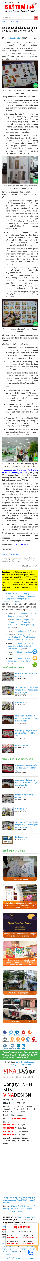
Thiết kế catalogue (20, 837)
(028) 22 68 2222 (19, 1118)
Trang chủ (5, 21)
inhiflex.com (6, 1254)
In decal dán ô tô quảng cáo (20, 1021)
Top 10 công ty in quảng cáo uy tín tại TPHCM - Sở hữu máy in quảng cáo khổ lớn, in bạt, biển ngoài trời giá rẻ (20, 905)
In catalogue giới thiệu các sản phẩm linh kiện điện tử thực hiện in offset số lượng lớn (22, 637)
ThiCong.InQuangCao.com (20, 1065)
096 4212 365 (8, 1135)
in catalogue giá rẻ (22, 599)
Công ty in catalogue (14, 594)
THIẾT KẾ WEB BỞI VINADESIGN (20, 1258)
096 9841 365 (8, 1125)
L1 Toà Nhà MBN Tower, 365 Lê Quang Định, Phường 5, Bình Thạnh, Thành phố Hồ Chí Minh (19, 1208)
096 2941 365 (8, 1131)
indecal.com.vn (8, 1246)
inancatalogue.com (9, 1251)
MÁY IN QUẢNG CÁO (26, 1217)
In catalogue (15, 21)
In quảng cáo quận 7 (20, 879)
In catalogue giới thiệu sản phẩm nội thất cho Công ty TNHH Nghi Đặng (21, 645)
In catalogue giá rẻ (20, 544)
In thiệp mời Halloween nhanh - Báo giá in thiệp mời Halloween (20, 935)
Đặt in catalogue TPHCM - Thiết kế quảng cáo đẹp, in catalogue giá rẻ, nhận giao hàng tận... (26, 690)
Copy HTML (7, 549)
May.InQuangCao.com (25, 1062)
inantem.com (28, 1246)
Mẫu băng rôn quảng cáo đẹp (20, 993)
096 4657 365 (9, 1128)
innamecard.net (8, 1249)
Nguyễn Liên (15, 38)
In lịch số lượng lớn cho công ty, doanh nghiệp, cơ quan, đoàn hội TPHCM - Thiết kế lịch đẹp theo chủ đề (20, 962)
